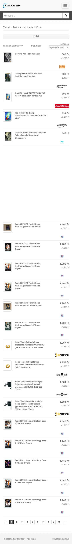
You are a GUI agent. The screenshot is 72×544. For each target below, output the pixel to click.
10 (59, 521)
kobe (31, 27)
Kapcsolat (31, 538)
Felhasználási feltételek (14, 538)
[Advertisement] (36, 183)
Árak (15, 27)
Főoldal (6, 27)
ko (25, 27)
